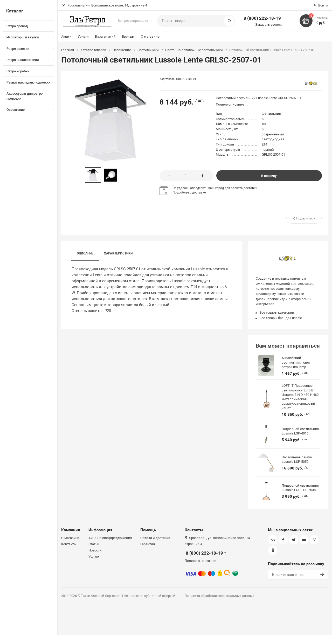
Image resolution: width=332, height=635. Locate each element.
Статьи (93, 544)
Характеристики (118, 253)
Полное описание (230, 104)
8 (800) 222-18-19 (262, 18)
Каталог (14, 10)
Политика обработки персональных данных (219, 596)
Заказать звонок (268, 24)
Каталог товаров (93, 50)
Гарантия (147, 544)
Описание (85, 253)
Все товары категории (276, 312)
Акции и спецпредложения (110, 538)
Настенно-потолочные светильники (194, 50)
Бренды (128, 36)
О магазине (150, 36)
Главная (67, 50)
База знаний (105, 36)
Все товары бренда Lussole (280, 318)
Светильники (148, 50)
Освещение (122, 50)
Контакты (69, 544)
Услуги (83, 36)
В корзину (269, 176)
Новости (95, 550)
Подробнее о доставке (189, 192)
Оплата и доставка (155, 538)
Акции (66, 36)
